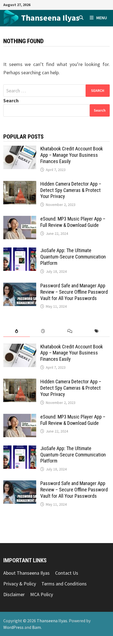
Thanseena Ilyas (50, 17)
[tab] (16, 331)
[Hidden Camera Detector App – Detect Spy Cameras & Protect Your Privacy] (19, 184)
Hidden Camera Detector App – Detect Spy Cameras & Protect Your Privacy (70, 190)
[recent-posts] (43, 331)
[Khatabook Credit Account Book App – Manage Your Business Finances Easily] (19, 149)
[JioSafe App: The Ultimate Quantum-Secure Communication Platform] (19, 251)
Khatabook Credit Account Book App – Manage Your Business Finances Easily (71, 155)
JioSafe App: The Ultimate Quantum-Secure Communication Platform (73, 256)
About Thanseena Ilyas (26, 573)
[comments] (69, 331)
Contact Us (66, 573)
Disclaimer (14, 594)
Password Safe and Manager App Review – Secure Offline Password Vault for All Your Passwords (74, 292)
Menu (101, 17)
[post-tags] (96, 331)
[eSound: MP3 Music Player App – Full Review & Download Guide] (19, 219)
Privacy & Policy (19, 583)
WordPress (13, 627)
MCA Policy (41, 594)
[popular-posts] (16, 331)
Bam (36, 627)
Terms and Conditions (64, 583)
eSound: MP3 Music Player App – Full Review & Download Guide (72, 222)
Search (11, 100)
